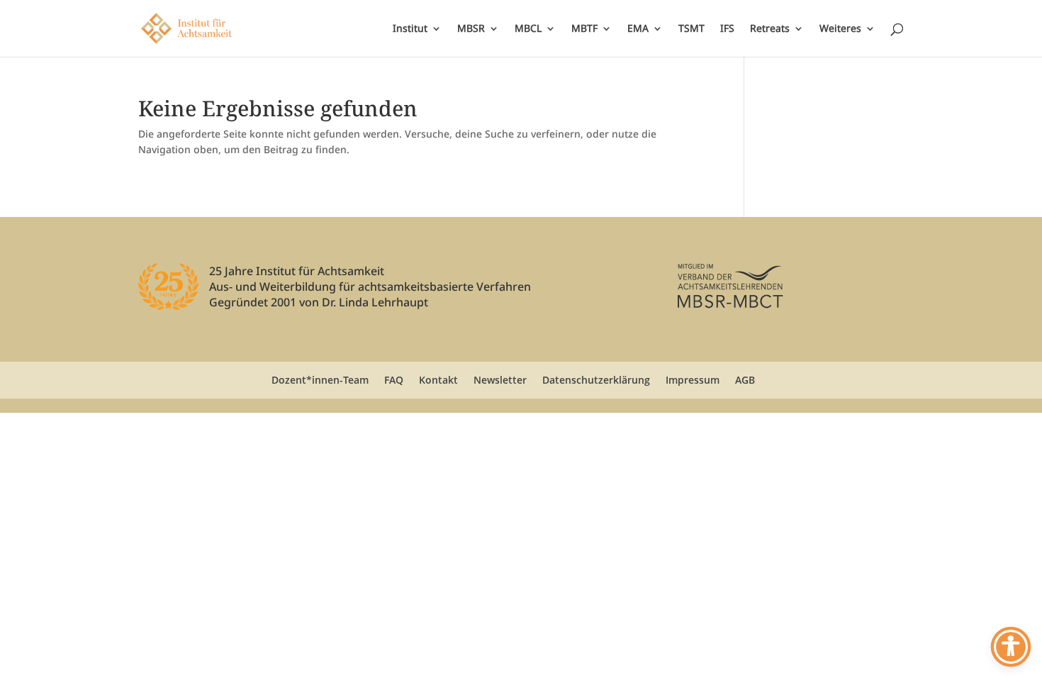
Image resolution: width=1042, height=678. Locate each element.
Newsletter (500, 380)
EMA (638, 29)
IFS (727, 29)
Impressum (692, 380)
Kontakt (438, 380)
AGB (745, 380)
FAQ (393, 380)
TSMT (691, 29)
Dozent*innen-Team (320, 380)
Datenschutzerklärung (596, 380)
